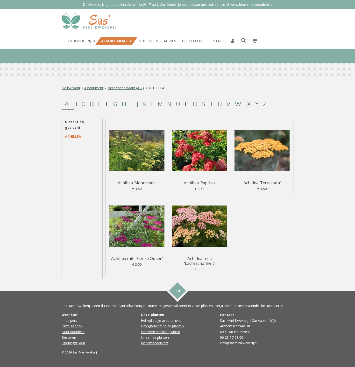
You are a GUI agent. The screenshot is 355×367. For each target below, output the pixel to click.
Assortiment (93, 88)
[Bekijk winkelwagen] (254, 41)
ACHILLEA (156, 88)
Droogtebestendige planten (162, 326)
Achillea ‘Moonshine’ (137, 182)
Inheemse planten (155, 337)
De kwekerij (71, 88)
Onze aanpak (72, 326)
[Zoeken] (243, 40)
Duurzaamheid (73, 332)
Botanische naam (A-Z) (126, 88)
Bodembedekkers (154, 343)
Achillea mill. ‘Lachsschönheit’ (199, 260)
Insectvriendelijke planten (160, 332)
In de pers (69, 320)
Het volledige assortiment (161, 320)
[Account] (232, 41)
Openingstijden (73, 343)
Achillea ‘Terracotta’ (262, 182)
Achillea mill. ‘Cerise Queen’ (137, 258)
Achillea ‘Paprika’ (199, 182)
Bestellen (69, 337)
